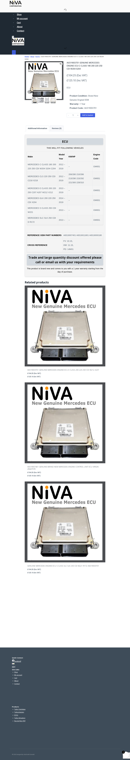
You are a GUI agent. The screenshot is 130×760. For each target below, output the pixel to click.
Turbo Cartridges (19, 709)
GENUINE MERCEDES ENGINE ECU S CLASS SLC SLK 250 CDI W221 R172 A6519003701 (63, 566)
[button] (61, 64)
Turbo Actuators (19, 718)
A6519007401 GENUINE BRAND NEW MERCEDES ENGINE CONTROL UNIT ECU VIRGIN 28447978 (63, 467)
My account (22, 18)
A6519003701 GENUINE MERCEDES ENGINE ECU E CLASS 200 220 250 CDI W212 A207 (63, 370)
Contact (20, 31)
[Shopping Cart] (13, 37)
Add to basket (87, 115)
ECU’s (16, 715)
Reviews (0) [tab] (57, 128)
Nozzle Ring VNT (20, 721)
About (19, 26)
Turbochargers (19, 712)
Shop (19, 14)
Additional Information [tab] (37, 128)
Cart (19, 22)
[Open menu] (14, 52)
